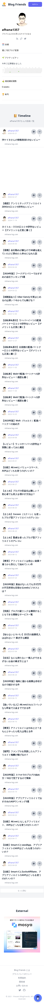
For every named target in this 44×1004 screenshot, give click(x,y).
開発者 (22, 981)
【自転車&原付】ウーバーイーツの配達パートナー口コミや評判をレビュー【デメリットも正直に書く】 (22, 323)
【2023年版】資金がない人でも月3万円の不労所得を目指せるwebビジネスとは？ (21, 587)
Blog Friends (17, 4)
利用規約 (22, 977)
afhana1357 (13, 130)
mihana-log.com (11, 144)
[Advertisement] (22, 169)
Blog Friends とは (22, 970)
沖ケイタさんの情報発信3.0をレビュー (21, 139)
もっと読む (22, 890)
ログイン (35, 4)
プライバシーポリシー (22, 974)
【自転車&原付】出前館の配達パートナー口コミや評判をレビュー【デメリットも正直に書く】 (22, 350)
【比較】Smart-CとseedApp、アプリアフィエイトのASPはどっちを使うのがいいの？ (22, 848)
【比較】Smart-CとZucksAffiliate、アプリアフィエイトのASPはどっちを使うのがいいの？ (21, 875)
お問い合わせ (22, 985)
